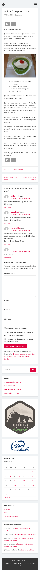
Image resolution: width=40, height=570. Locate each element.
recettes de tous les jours (12, 389)
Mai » (10, 498)
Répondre (7, 207)
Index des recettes (10, 386)
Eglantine (14, 249)
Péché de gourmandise (11, 513)
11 (14, 481)
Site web (7, 319)
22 (33, 485)
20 (24, 485)
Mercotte (7, 509)
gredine (19, 15)
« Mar (6, 498)
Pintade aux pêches (27, 550)
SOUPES (8, 169)
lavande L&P (15, 212)
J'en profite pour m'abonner (16, 328)
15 (33, 481)
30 (6, 494)
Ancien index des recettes (12, 382)
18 (15, 485)
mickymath (15, 196)
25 (15, 490)
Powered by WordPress (13, 563)
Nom (6, 301)
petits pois (19, 169)
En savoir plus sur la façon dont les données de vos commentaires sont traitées (19, 356)
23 (6, 490)
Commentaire (10, 273)
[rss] (3, 4)
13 (24, 481)
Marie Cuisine (16, 228)
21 (28, 485)
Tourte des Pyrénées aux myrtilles (25, 534)
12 (19, 481)
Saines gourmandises (11, 516)
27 (24, 490)
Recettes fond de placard (12, 393)
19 (19, 485)
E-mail (7, 310)
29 (33, 490)
